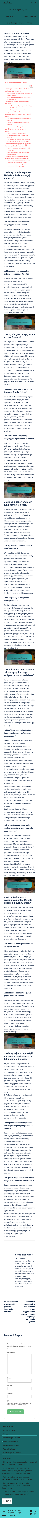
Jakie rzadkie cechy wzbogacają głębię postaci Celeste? (18, 153)
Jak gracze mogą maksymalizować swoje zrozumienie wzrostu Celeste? (18, 166)
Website (9, 1393)
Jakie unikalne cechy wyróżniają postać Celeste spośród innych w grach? (18, 145)
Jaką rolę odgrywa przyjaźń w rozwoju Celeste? (18, 123)
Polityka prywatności (11, 1445)
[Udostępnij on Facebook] (31, 1511)
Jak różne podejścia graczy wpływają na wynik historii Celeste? (18, 111)
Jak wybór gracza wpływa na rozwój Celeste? (17, 103)
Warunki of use (9, 1449)
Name (9, 1378)
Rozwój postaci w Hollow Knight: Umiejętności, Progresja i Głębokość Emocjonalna (16, 1485)
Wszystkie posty (29, 16)
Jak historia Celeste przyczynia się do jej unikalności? (18, 149)
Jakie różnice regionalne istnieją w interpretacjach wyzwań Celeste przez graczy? (17, 135)
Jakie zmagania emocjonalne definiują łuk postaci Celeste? (18, 98)
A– (10, 2)
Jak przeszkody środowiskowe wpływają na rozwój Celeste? (19, 94)
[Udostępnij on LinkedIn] (31, 1515)
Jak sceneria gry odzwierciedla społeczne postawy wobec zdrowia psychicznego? (18, 140)
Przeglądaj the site (10, 1441)
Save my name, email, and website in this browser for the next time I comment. (19, 1404)
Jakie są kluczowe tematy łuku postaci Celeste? (18, 115)
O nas (29, 23)
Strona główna (9, 16)
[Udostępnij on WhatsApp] (34, 1515)
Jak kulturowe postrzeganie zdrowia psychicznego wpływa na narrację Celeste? (17, 129)
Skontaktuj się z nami (15, 23)
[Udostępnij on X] (34, 1511)
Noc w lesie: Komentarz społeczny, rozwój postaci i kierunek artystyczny (19, 1463)
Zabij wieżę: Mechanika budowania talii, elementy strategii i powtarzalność (18, 1493)
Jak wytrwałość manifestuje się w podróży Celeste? (19, 119)
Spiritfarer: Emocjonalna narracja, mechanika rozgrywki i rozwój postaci (17, 1478)
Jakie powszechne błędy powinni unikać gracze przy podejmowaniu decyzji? (18, 162)
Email (9, 1386)
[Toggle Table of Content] (30, 86)
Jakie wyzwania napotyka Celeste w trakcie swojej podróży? (17, 90)
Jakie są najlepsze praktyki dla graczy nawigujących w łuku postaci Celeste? (17, 157)
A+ (5, 2)
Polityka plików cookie (12, 1453)
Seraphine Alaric (24, 1254)
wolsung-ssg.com (19, 9)
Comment (11, 1352)
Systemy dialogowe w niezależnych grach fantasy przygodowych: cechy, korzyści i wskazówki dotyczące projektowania (19, 1470)
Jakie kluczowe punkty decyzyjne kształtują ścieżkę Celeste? (19, 107)
